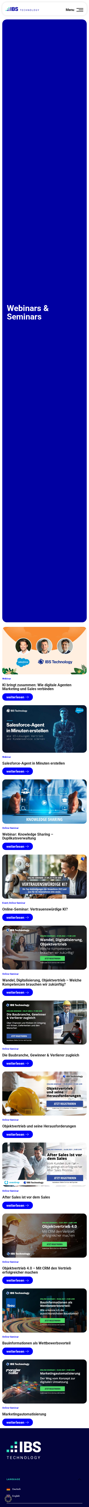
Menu (70, 10)
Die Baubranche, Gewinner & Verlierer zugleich (40, 1055)
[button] (8, 1499)
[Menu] (79, 9)
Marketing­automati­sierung (24, 1414)
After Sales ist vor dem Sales (26, 1197)
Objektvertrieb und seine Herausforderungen (39, 1126)
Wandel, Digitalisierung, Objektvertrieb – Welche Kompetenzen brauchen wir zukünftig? (41, 982)
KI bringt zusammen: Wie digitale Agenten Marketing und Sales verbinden (36, 687)
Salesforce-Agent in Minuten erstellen (33, 763)
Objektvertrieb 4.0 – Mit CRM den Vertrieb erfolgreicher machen (36, 1270)
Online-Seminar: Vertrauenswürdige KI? (35, 909)
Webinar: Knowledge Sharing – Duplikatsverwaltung (27, 836)
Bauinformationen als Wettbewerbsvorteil (36, 1343)
